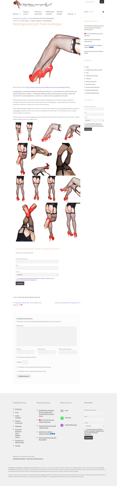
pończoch (53, 102)
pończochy (18, 91)
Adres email (41, 349)
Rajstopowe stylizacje (92, 75)
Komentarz (20, 325)
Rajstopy (15, 14)
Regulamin (18, 426)
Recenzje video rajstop (92, 90)
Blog (30, 18)
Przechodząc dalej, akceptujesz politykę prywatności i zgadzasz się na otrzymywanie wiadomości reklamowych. (35, 279)
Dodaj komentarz (47, 20)
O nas (16, 412)
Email (17, 265)
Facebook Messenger (71, 425)
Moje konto (18, 409)
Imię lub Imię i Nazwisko (22, 259)
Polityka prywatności (19, 459)
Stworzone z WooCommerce (35, 459)
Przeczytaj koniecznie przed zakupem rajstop (18, 433)
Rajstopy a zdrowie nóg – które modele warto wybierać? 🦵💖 (27, 304)
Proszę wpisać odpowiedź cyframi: (26, 357)
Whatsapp (68, 417)
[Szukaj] (102, 1)
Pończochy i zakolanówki (38, 13)
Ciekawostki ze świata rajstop (94, 70)
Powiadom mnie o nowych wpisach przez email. (32, 371)
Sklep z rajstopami (36, 20)
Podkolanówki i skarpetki (50, 13)
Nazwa (19, 349)
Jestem (18, 271)
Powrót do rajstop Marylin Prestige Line (66, 303)
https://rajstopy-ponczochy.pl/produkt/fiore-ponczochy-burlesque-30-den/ (47, 87)
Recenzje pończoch (35, 297)
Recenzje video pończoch (93, 87)
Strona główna (23, 18)
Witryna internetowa (65, 349)
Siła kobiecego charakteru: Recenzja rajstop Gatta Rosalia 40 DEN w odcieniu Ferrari (94, 27)
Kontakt (17, 446)
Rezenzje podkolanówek (92, 93)
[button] (18, 132)
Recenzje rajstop (90, 84)
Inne (23, 297)
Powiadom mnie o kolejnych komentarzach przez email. (34, 367)
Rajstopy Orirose (26, 13)
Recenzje (70, 14)
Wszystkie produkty (60, 13)
